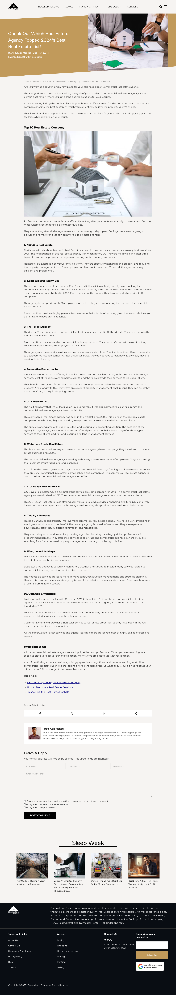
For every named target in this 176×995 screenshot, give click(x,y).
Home (26, 82)
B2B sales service (73, 622)
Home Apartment (89, 7)
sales (112, 257)
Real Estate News (48, 7)
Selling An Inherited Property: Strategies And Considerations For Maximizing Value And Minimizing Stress (68, 885)
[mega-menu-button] (165, 7)
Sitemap (12, 967)
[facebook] (40, 713)
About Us (13, 940)
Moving (61, 956)
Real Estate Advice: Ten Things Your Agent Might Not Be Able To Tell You (143, 884)
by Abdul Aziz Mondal (19, 53)
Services (132, 7)
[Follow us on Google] (150, 966)
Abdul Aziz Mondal (53, 728)
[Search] (160, 6)
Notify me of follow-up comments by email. (47, 804)
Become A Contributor (20, 951)
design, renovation (67, 527)
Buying (61, 940)
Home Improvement (68, 951)
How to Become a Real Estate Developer (50, 687)
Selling (60, 967)
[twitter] (72, 713)
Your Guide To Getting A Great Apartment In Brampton (30, 882)
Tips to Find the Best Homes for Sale (48, 692)
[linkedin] (104, 713)
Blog (10, 962)
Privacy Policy (15, 956)
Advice (69, 7)
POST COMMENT (40, 815)
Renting (61, 962)
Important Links (17, 934)
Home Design (113, 7)
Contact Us (14, 946)
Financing (62, 946)
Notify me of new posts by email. (42, 807)
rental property (94, 257)
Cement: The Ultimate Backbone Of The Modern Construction (106, 882)
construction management (103, 576)
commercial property (46, 257)
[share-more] (136, 713)
